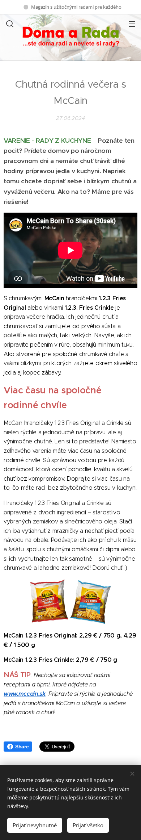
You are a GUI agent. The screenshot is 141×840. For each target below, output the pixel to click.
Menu (132, 23)
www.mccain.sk (25, 694)
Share (22, 746)
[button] (9, 23)
